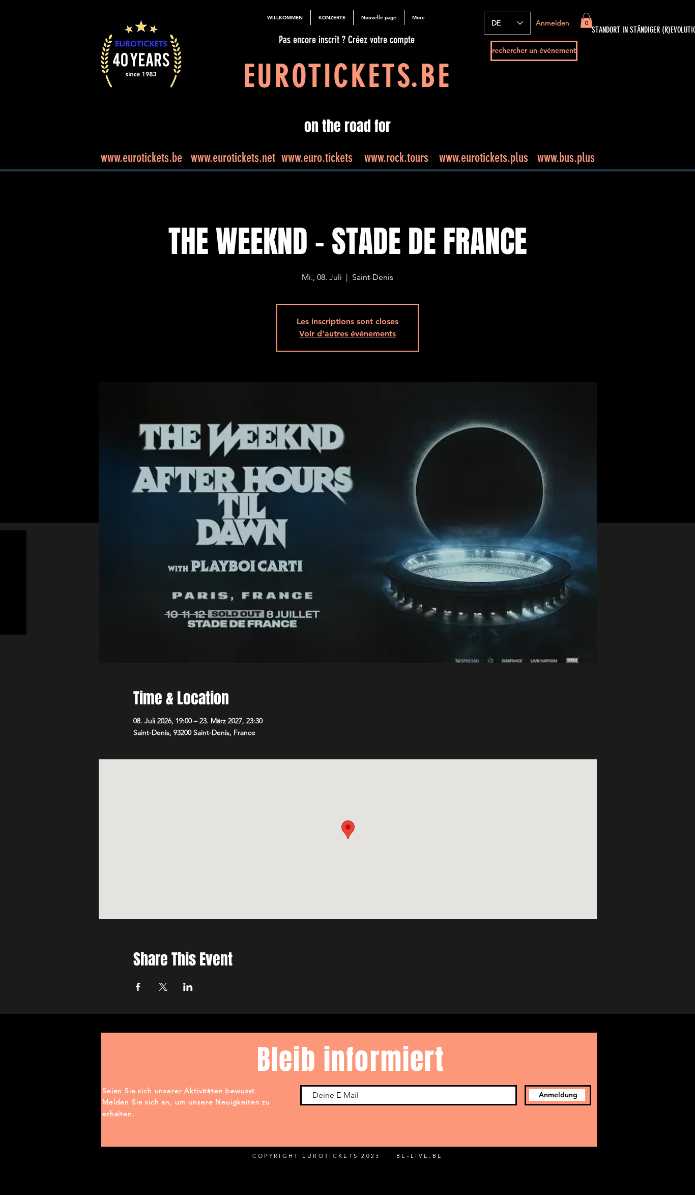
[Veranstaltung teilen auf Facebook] (138, 987)
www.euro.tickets (317, 157)
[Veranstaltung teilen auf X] (163, 987)
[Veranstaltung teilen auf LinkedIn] (188, 987)
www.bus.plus (566, 157)
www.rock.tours (396, 157)
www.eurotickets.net (233, 157)
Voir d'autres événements (347, 333)
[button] (586, 20)
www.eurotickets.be (141, 157)
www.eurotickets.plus (483, 157)
